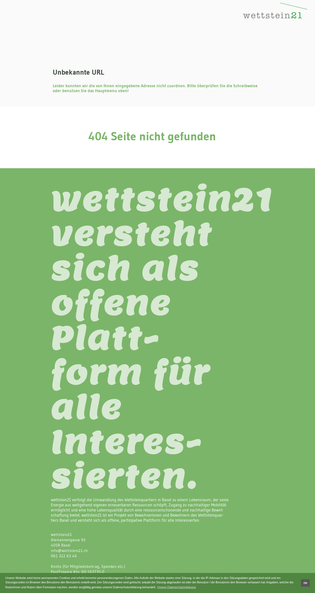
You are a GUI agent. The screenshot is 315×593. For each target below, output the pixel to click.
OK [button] (305, 583)
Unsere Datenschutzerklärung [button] (176, 587)
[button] (10, 15)
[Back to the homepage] (263, 15)
